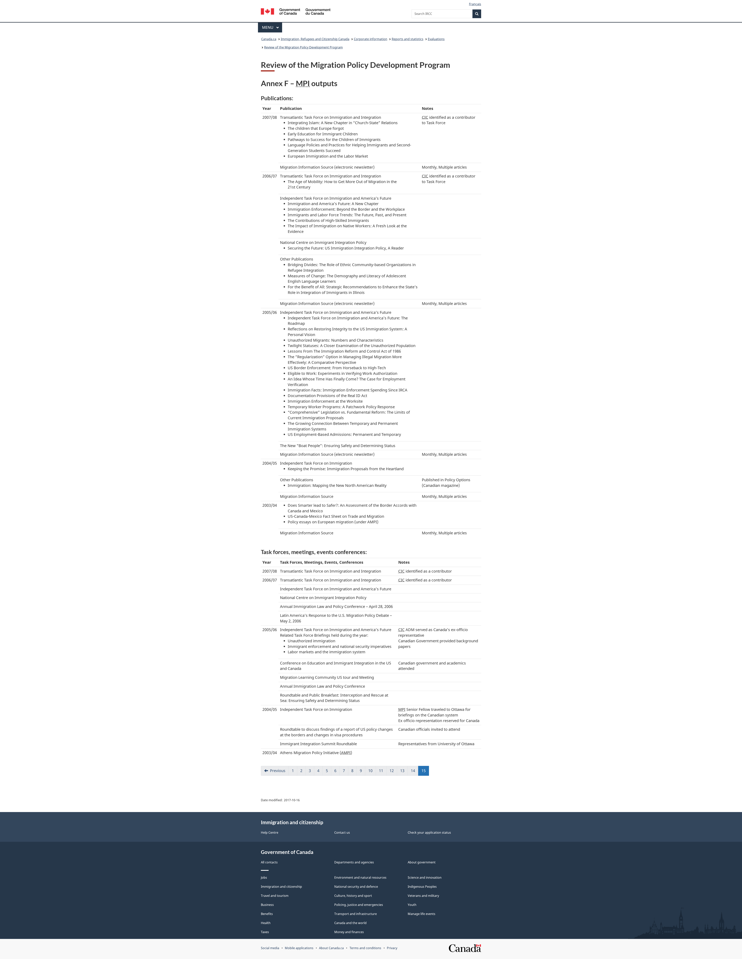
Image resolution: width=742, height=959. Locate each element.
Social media (270, 948)
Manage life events (421, 914)
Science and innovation (425, 877)
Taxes (265, 932)
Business (267, 905)
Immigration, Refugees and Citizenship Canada (315, 39)
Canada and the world (350, 923)
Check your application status (429, 832)
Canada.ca (268, 39)
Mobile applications (299, 948)
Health (266, 923)
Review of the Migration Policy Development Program (303, 47)
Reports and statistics (407, 39)
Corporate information (370, 39)
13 (402, 770)
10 (370, 770)
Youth (412, 905)
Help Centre (269, 832)
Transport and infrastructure (355, 914)
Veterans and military (423, 896)
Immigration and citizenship (281, 886)
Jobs (264, 877)
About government (422, 862)
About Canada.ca (331, 948)
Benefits (267, 914)
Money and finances (349, 932)
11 (381, 770)
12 (392, 770)
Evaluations (436, 39)
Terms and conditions (365, 948)
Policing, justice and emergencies (358, 905)
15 (425, 770)
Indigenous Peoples (422, 886)
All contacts (269, 862)
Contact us (342, 832)
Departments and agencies (354, 862)
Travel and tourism (274, 896)
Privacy (392, 948)
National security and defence (356, 886)
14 (413, 770)
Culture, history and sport (353, 896)
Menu (268, 27)
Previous (277, 770)
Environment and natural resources (360, 877)
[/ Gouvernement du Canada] (295, 12)
